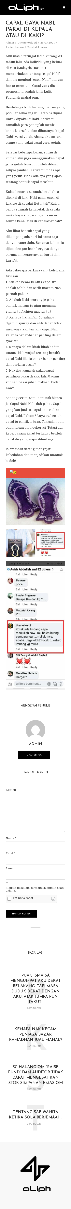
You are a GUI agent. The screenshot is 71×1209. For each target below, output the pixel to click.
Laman (10, 868)
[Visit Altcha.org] (53, 899)
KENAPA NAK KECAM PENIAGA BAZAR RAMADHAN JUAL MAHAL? (35, 1034)
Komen (11, 789)
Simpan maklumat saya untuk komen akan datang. (35, 889)
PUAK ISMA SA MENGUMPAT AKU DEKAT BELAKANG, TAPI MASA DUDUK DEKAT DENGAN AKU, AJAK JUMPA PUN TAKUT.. (35, 989)
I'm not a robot (23, 898)
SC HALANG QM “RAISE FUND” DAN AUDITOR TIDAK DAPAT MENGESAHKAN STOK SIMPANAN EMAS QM (35, 1075)
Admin (10, 42)
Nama (11, 838)
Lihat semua (34, 755)
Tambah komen (37, 47)
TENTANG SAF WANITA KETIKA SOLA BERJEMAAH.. (35, 1114)
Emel (10, 853)
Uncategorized (27, 42)
